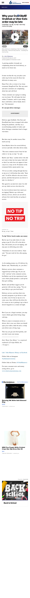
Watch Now (25, 2)
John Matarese (8, 56)
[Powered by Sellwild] (25, 479)
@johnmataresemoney (8, 359)
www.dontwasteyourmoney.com (11, 371)
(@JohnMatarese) (21, 362)
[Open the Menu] (2, 2)
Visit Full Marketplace (22, 382)
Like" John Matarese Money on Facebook (14, 352)
